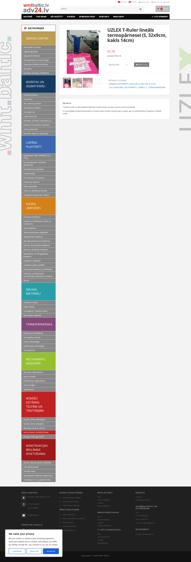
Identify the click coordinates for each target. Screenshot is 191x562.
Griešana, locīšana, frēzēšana (36, 73)
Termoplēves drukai (32, 337)
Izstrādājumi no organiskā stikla (37, 480)
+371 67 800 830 (33, 504)
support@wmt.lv (148, 523)
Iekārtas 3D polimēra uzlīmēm (36, 125)
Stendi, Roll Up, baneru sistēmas (37, 462)
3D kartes (27, 68)
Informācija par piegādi (71, 497)
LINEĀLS (141, 87)
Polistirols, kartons (31, 182)
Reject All (34, 551)
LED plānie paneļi (30, 467)
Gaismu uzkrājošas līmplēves (35, 249)
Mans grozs (157, 2)
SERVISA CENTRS (37, 38)
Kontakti (104, 16)
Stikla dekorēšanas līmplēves (35, 232)
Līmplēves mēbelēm (32, 260)
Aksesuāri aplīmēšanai (32, 372)
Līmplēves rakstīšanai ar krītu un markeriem (37, 222)
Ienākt (167, 2)
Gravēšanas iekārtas (32, 108)
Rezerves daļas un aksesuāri (35, 133)
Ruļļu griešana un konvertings (36, 60)
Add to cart (142, 65)
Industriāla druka (69, 526)
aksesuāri (118, 87)
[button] (99, 31)
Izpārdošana (28, 389)
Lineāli (141, 84)
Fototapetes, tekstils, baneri (35, 311)
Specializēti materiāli (32, 315)
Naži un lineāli (29, 376)
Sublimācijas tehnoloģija (33, 346)
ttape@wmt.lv (102, 543)
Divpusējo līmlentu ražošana (35, 64)
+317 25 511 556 (103, 537)
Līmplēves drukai (30, 302)
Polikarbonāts (29, 173)
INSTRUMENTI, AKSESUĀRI (36, 361)
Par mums (41, 16)
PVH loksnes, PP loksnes (34, 178)
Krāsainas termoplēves (33, 333)
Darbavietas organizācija (34, 381)
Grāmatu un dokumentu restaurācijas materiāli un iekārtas (38, 274)
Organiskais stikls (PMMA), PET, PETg (37, 156)
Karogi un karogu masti (33, 436)
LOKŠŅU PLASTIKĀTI (34, 144)
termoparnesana (156, 87)
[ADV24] (36, 8)
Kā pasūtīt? (57, 16)
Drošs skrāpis (29, 385)
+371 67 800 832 (103, 500)
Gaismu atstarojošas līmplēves (36, 245)
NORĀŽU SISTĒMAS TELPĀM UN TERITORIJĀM (35, 404)
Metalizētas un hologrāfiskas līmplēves (35, 255)
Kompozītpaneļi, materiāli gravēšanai (34, 163)
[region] (33, 543)
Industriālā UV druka (32, 47)
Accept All (51, 551)
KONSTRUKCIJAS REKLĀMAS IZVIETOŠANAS (37, 450)
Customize (17, 551)
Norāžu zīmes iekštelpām (34, 419)
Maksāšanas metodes (71, 505)
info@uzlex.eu (148, 534)
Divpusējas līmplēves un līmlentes (37, 269)
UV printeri (27, 99)
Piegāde (71, 16)
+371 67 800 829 (142, 515)
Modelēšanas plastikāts (33, 169)
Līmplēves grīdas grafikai (34, 265)
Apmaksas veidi (87, 16)
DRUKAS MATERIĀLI (33, 291)
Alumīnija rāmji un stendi (34, 428)
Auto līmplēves (29, 228)
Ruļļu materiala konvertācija (73, 518)
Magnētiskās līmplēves (33, 236)
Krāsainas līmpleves (31, 217)
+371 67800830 (160, 16)
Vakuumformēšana (31, 56)
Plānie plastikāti (30, 186)
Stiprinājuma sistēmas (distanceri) (38, 475)
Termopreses (29, 112)
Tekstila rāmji (29, 471)
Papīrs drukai (29, 306)
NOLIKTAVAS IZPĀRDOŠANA (35, 432)
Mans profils (144, 2)
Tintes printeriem (30, 129)
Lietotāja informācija (70, 501)
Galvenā (27, 16)
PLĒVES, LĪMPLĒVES (33, 206)
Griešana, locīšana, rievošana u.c (37, 120)
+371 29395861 (33, 508)
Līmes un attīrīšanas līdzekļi (35, 190)
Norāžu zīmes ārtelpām (33, 424)
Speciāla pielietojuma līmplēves (36, 241)
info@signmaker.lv (143, 500)
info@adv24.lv (32, 515)
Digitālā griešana (30, 51)
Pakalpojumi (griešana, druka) (36, 195)
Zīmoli (26, 280)
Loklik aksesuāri (30, 116)
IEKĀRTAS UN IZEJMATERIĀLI (35, 84)
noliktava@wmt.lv (104, 525)
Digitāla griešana (69, 530)
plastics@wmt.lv (103, 506)
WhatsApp (118, 16)
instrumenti (130, 87)
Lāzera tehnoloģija (31, 341)
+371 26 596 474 (142, 519)
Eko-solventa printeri (32, 103)
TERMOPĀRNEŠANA (39, 324)
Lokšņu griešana (68, 514)
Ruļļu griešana (68, 522)
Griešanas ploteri (30, 95)
